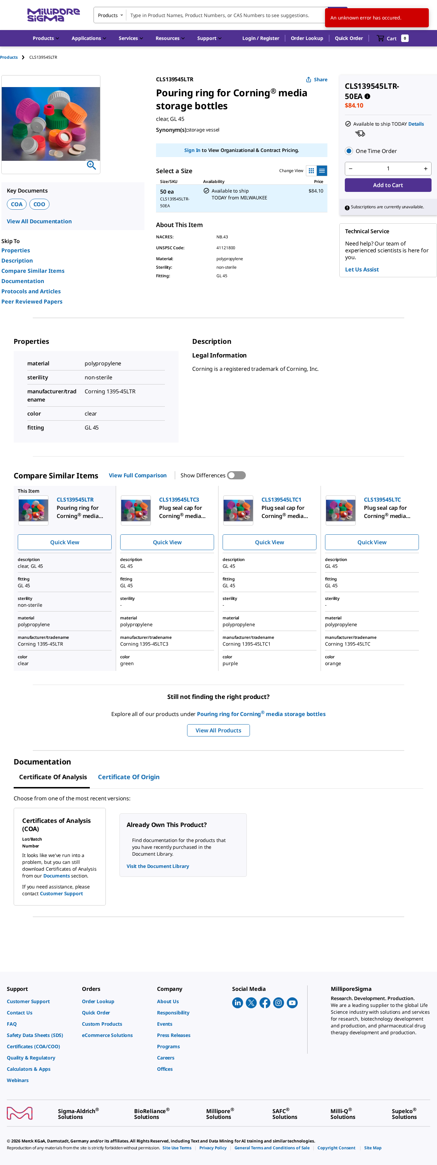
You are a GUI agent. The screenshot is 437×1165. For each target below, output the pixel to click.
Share (320, 79)
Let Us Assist (362, 269)
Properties (15, 250)
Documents (56, 875)
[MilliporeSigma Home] (53, 15)
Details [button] (416, 124)
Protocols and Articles (31, 291)
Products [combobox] (108, 15)
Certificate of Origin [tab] (129, 777)
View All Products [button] (218, 730)
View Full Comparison (138, 475)
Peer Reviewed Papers (31, 301)
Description (17, 260)
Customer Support (61, 893)
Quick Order (349, 38)
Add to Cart (388, 185)
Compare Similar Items (33, 271)
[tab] (14, 57)
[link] (41, 1001)
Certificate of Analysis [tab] (53, 777)
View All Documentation (39, 221)
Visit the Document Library (158, 866)
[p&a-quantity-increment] (425, 168)
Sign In (192, 150)
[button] (260, 38)
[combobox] (221, 15)
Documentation (22, 281)
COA (17, 204)
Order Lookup (307, 38)
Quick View (64, 542)
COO (39, 204)
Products (9, 57)
